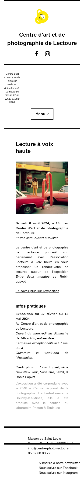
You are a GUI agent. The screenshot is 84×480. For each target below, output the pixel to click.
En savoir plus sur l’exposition (37, 291)
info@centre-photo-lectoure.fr (50, 448)
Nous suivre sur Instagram (58, 472)
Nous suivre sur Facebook (58, 468)
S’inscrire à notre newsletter (59, 463)
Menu (40, 114)
